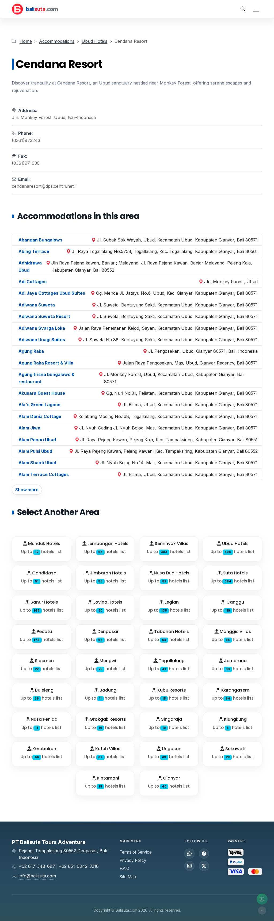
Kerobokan (43, 749)
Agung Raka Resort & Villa (45, 363)
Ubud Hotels (94, 41)
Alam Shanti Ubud (37, 462)
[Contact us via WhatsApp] (262, 899)
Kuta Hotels (235, 573)
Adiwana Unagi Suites (41, 339)
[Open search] (243, 9)
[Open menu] (256, 9)
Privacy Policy (133, 860)
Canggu (234, 602)
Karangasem (234, 690)
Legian (171, 602)
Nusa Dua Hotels (171, 573)
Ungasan (171, 749)
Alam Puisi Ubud (35, 451)
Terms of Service (136, 852)
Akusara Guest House (41, 393)
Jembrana (235, 661)
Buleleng (44, 690)
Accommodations (56, 41)
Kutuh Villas (107, 749)
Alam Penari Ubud (37, 439)
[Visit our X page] (204, 866)
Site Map (128, 876)
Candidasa (43, 573)
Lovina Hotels (107, 602)
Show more (27, 489)
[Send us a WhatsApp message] (189, 854)
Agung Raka (31, 351)
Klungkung (235, 719)
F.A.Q (124, 868)
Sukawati (234, 749)
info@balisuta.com (37, 875)
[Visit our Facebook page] (204, 854)
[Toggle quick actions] (262, 910)
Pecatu (44, 631)
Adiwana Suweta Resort (44, 316)
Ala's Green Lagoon (39, 404)
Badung (107, 690)
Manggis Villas (235, 631)
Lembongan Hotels (107, 543)
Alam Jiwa (29, 428)
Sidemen (44, 661)
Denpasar (107, 631)
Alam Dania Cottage (39, 416)
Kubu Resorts (171, 690)
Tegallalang (171, 661)
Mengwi (107, 661)
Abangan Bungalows (40, 240)
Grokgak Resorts (107, 719)
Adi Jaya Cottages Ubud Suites (51, 293)
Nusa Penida (44, 719)
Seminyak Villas (171, 543)
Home (26, 41)
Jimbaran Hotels (107, 573)
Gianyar (171, 778)
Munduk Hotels (43, 543)
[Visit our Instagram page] (189, 866)
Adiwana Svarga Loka (41, 328)
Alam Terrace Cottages (43, 474)
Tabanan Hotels (171, 631)
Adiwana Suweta (36, 305)
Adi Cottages (32, 281)
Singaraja (171, 719)
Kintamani (107, 778)
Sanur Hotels (43, 602)
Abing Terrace (33, 251)
